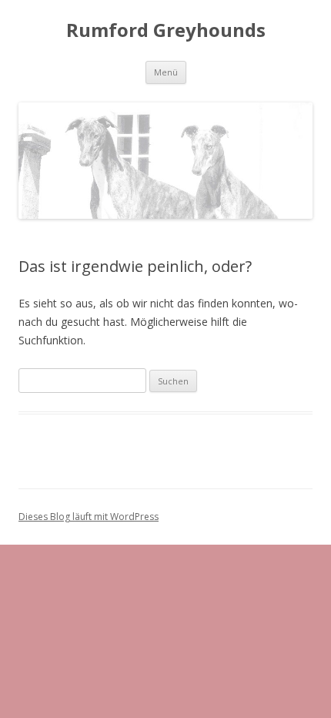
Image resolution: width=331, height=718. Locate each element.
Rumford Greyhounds (166, 30)
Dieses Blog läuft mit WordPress (88, 516)
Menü (166, 72)
